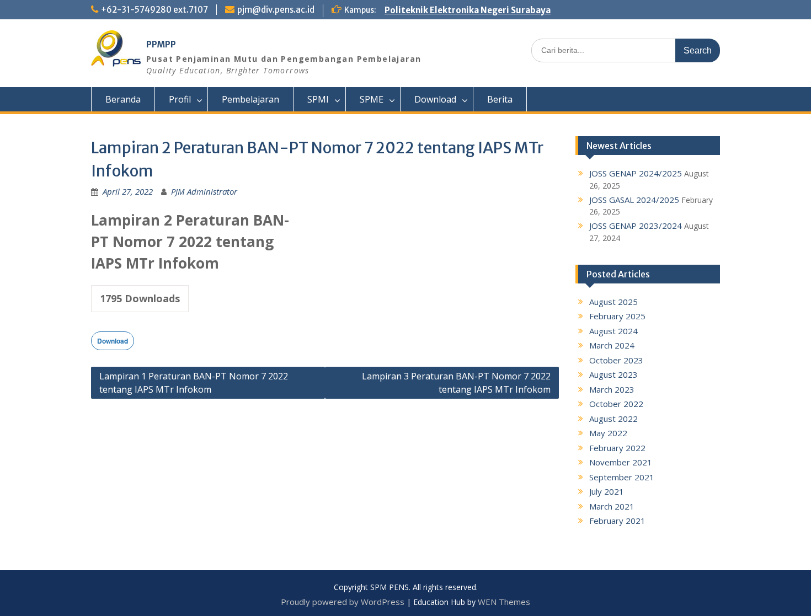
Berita (500, 99)
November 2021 (620, 462)
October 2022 (616, 403)
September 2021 (621, 477)
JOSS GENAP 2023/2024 (635, 225)
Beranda (123, 99)
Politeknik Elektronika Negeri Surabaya (468, 10)
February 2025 (617, 316)
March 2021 (611, 506)
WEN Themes (504, 601)
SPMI (318, 99)
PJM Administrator (204, 191)
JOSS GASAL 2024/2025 (634, 199)
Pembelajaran (250, 99)
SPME (371, 99)
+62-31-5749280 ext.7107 (154, 9)
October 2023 (616, 360)
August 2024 (613, 330)
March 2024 (611, 345)
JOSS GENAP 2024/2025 (635, 173)
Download (435, 99)
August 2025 (613, 301)
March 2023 (611, 389)
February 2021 (617, 520)
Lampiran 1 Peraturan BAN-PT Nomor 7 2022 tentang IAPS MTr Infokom (193, 382)
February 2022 (617, 447)
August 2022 (613, 418)
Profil (180, 99)
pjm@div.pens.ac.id (275, 9)
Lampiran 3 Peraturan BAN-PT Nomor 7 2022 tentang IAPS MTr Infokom (456, 382)
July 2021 (606, 491)
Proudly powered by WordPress (342, 601)
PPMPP (161, 44)
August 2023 (613, 374)
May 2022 (608, 432)
